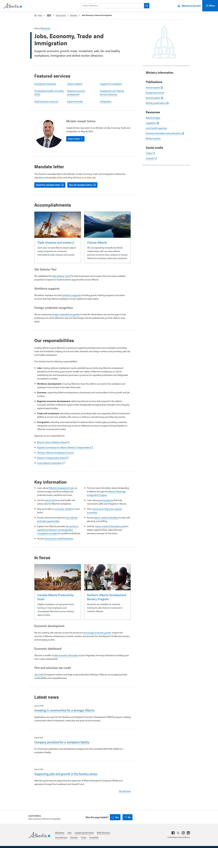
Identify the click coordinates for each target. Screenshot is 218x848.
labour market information (106, 517)
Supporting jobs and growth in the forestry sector (66, 774)
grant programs (106, 500)
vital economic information (66, 655)
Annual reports (153, 87)
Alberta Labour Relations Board (52, 442)
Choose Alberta (97, 242)
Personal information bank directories (163, 133)
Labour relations (74, 83)
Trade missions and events (54, 242)
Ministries (73, 15)
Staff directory (103, 832)
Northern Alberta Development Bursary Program (106, 597)
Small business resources (46, 101)
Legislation (151, 122)
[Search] (146, 5)
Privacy (83, 837)
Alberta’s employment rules (61, 487)
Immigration (105, 101)
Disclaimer (74, 837)
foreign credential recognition (66, 314)
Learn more (74, 138)
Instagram (183, 832)
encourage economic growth (97, 632)
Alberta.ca (39, 835)
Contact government (84, 832)
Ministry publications (156, 102)
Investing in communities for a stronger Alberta (64, 710)
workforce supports (71, 295)
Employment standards (45, 83)
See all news (125, 791)
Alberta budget (153, 117)
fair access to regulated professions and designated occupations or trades (57, 530)
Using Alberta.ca (61, 837)
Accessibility (93, 837)
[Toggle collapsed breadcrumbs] (49, 15)
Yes (117, 817)
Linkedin (188, 832)
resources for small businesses (58, 538)
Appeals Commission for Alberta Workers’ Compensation (63, 447)
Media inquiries (153, 138)
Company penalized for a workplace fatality (61, 742)
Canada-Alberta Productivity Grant (55, 597)
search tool (50, 500)
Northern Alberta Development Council (55, 452)
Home (40, 15)
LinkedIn (150, 158)
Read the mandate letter (48, 184)
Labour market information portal (110, 526)
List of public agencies (156, 128)
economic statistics (64, 508)
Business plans (153, 97)
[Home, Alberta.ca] (12, 5)
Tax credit (38, 674)
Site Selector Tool (61, 275)
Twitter (149, 153)
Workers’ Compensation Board (51, 457)
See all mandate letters (81, 184)
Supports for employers (111, 83)
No (129, 817)
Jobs (69, 832)
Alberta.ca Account (191, 5)
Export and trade (75, 101)
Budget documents (155, 92)
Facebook (173, 832)
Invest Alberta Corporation (49, 462)
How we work (61, 15)
